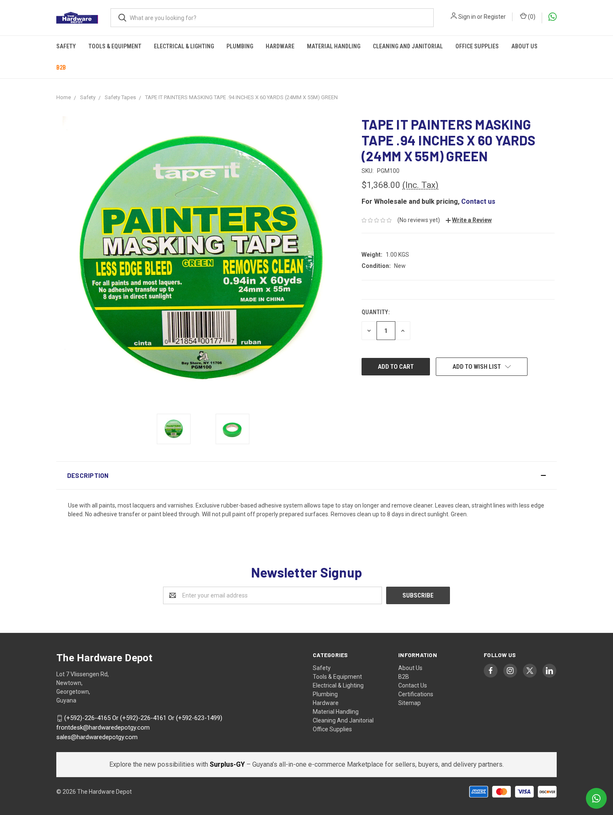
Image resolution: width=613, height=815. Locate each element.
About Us (524, 46)
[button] (306, 475)
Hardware (280, 46)
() (531, 16)
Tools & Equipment (114, 46)
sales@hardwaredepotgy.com (97, 737)
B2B (61, 67)
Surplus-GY (228, 764)
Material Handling (333, 46)
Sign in (467, 16)
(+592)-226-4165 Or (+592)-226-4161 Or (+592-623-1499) (143, 718)
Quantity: (375, 312)
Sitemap (409, 703)
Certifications (415, 694)
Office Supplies (477, 46)
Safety (66, 46)
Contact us (478, 201)
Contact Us (412, 685)
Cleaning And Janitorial (408, 46)
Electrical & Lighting (184, 46)
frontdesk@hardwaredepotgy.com (103, 727)
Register (495, 16)
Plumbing (239, 46)
